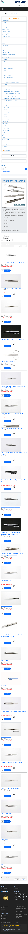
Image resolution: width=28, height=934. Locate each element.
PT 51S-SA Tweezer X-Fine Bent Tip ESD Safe (12, 288)
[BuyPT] (20, 2)
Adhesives (4, 22)
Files (4, 71)
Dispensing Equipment (6, 32)
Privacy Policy (19, 911)
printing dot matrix (5, 144)
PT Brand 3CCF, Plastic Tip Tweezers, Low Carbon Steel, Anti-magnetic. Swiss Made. (12, 554)
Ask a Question (13, 161)
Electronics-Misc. (5, 38)
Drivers (5, 118)
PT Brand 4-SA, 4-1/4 (6, 813)
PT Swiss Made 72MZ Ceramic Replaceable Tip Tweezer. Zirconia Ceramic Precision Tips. (12, 533)
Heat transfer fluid (5, 45)
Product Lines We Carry (21, 908)
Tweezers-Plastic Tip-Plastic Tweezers (11, 96)
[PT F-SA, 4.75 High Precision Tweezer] (14, 780)
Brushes (5, 114)
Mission (3, 909)
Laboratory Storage (5, 52)
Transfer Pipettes (5, 135)
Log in (23, 14)
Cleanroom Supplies (6, 31)
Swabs (3, 132)
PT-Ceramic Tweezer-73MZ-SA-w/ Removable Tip (12, 339)
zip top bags (4, 148)
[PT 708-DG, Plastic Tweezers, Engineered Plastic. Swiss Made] (14, 472)
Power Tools (6, 64)
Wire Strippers (6, 107)
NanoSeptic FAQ (7, 150)
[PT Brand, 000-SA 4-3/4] (14, 857)
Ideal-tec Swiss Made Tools (7, 47)
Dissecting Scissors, (5, 34)
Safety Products (5, 121)
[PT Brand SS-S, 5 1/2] (14, 729)
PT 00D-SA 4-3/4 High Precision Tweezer (10, 507)
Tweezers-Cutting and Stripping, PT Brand (12, 93)
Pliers (5, 63)
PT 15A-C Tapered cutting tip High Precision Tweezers (13, 711)
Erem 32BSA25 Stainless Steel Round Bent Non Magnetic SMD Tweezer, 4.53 (12, 635)
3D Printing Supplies (6, 20)
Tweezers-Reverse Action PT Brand (11, 100)
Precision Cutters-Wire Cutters (9, 66)
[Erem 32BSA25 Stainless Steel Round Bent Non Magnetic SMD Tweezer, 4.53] (14, 625)
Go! (26, 169)
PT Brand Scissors (8, 89)
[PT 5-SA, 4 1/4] (14, 831)
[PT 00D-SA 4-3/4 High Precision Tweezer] (14, 499)
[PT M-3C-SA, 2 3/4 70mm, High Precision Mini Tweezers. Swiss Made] (14, 445)
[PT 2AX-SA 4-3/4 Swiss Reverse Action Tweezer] (14, 406)
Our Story (3, 907)
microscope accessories (6, 142)
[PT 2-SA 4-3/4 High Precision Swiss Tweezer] (14, 755)
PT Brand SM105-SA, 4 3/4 (7, 314)
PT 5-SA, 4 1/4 (4, 839)
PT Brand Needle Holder (9, 87)
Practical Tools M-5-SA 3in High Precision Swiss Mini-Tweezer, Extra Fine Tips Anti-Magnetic (13, 386)
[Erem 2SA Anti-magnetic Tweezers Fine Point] (14, 426)
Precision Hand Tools (6, 57)
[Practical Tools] (3, 1)
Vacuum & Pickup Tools (8, 103)
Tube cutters (6, 80)
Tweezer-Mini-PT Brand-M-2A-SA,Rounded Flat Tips (13, 263)
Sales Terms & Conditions (21, 912)
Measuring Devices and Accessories (8, 54)
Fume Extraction (5, 41)
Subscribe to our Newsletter (21, 914)
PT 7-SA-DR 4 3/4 (5, 686)
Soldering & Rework (6, 125)
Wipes (3, 137)
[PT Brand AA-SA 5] (14, 653)
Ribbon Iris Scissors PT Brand (8, 362)
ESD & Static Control (6, 36)
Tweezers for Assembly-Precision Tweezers (11, 82)
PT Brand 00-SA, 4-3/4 (6, 580)
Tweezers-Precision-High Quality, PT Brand (12, 98)
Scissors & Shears (7, 73)
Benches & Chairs (5, 24)
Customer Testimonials (20, 909)
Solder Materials (5, 123)
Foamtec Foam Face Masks (7, 40)
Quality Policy (19, 917)
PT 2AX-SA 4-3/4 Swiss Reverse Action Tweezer (12, 413)
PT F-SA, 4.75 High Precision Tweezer (10, 788)
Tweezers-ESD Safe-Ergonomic (10, 95)
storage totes (4, 146)
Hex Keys (5, 84)
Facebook (4, 916)
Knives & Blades (7, 105)
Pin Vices (5, 61)
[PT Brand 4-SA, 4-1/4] (14, 806)
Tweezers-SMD (7, 102)
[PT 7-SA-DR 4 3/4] (14, 678)
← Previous (17, 245)
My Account (4, 888)
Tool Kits (5, 79)
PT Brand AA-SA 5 (5, 661)
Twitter (4, 915)
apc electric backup (5, 139)
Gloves (3, 43)
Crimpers (5, 116)
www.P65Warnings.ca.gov (7, 930)
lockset (3, 141)
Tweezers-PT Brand (7, 86)
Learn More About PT (20, 906)
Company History (5, 905)
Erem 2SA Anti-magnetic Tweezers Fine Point (11, 428)
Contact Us (17, 888)
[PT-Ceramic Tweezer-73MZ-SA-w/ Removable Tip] (14, 332)
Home (3, 175)
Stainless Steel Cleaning (6, 128)
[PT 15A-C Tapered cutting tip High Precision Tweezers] (14, 704)
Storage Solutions (5, 130)
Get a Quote (13, 156)
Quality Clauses (19, 916)
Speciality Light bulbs (6, 126)
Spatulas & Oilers (7, 112)
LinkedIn (4, 918)
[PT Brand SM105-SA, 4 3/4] (14, 306)
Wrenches (5, 109)
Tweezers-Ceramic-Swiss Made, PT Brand (12, 91)
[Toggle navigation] (2, 9)
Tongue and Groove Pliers (8, 77)
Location (3, 910)
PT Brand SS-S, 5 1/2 (6, 737)
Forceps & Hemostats (7, 75)
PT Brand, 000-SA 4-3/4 (6, 865)
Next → (23, 245)
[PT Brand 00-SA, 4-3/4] (14, 573)
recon (5, 70)
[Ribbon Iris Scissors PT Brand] (14, 355)
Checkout (16, 14)
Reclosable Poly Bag (6, 119)
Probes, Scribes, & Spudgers (8, 68)
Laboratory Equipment (6, 50)
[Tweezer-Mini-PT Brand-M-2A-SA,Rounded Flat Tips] (14, 255)
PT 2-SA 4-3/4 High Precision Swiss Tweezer (11, 762)
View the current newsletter (5, 171)
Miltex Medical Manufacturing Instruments (10, 56)
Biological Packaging (6, 25)
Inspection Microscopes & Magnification (9, 48)
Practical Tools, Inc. (9, 922)
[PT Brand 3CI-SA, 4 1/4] (14, 598)
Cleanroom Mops (5, 29)
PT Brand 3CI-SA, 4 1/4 (6, 606)
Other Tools (6, 59)
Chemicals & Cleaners (6, 27)
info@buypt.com (21, 893)
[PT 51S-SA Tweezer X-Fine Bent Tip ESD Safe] (14, 281)
